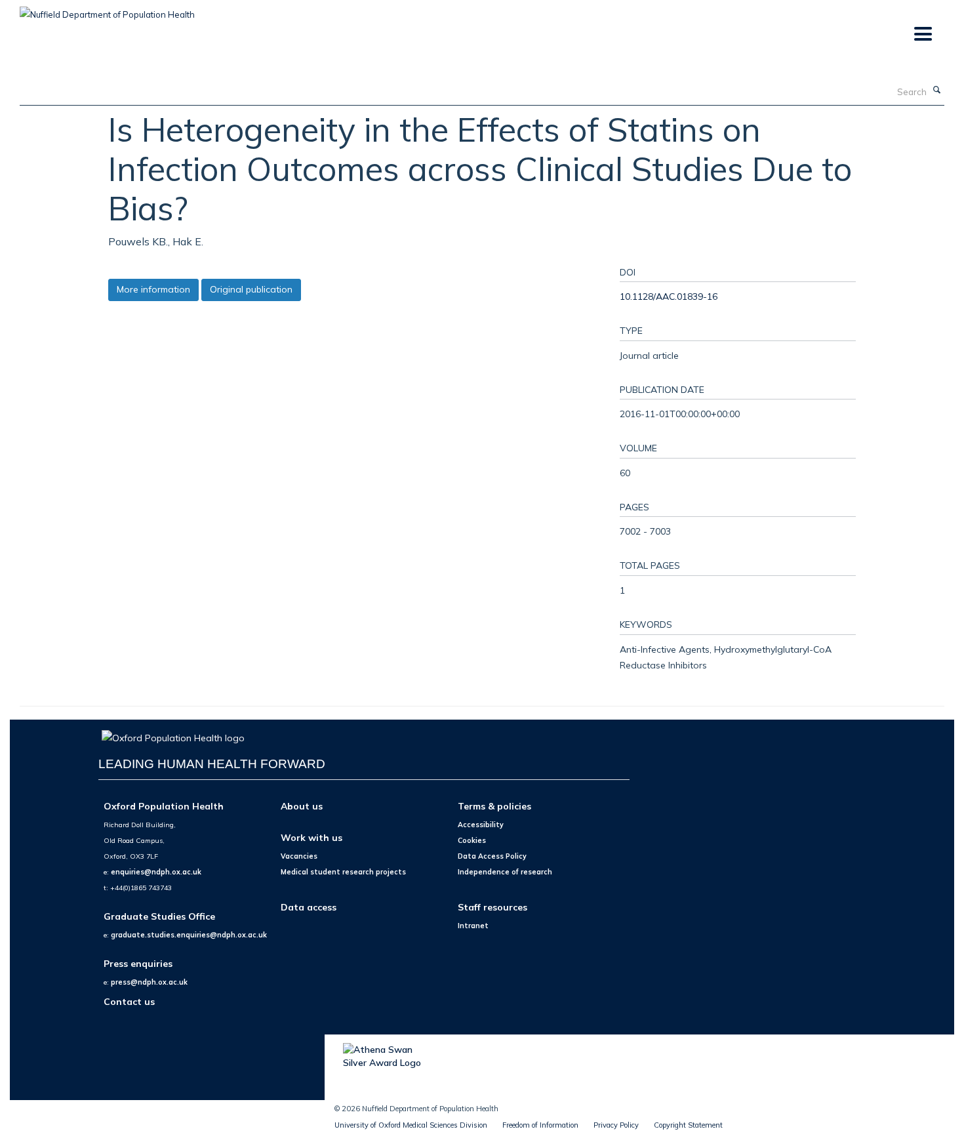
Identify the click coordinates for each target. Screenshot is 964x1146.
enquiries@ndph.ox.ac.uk (156, 871)
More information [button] (153, 289)
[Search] (937, 90)
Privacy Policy (616, 1125)
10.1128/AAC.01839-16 (668, 296)
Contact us (129, 1001)
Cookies (472, 840)
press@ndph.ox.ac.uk (149, 982)
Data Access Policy (492, 856)
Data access (308, 906)
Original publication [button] (251, 289)
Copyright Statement (688, 1125)
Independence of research (505, 871)
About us (302, 805)
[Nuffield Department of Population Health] (107, 10)
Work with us (311, 837)
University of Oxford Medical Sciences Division (410, 1125)
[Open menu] (922, 34)
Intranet (473, 925)
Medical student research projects (343, 871)
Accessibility (481, 824)
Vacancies (299, 856)
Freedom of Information (540, 1125)
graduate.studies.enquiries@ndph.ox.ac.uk (189, 934)
